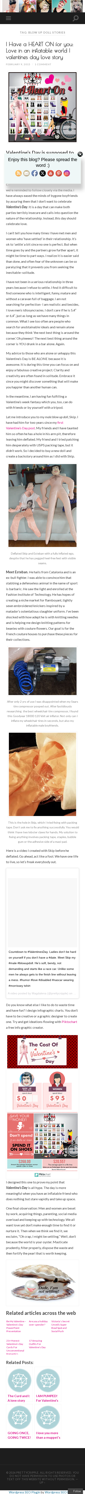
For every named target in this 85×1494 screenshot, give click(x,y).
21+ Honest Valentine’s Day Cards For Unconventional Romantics (15, 1347)
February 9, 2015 (18, 64)
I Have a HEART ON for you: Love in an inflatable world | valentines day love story (39, 50)
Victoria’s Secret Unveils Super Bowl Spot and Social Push (60, 1326)
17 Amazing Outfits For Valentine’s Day (37, 1344)
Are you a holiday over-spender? (38, 1323)
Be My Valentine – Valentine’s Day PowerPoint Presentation (16, 1326)
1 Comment (43, 64)
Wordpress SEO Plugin (25, 1492)
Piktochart (69, 1022)
